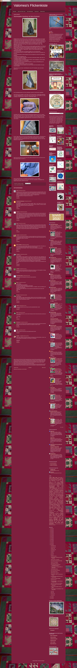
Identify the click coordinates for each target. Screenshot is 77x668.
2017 (51, 540)
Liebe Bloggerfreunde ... (53, 388)
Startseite (14, 11)
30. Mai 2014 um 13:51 (26, 275)
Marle (17, 282)
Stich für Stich (57, 419)
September (53, 549)
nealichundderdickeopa (54, 224)
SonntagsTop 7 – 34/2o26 (54, 225)
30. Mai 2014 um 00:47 (21, 190)
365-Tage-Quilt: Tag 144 (54, 563)
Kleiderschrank (56, 498)
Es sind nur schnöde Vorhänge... (56, 578)
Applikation (60, 479)
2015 (51, 543)
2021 (51, 535)
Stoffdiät (53, 514)
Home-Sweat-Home (58, 493)
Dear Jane (61, 483)
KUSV (54, 496)
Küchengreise (51, 499)
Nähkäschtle (52, 437)
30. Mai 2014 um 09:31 (23, 254)
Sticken (50, 514)
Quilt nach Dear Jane (21, 11)
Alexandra (18, 254)
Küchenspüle (56, 499)
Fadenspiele (52, 418)
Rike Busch (18, 322)
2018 (51, 539)
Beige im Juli (52, 438)
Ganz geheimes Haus (54, 571)
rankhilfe (17, 268)
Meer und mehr (60, 500)
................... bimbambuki (54, 303)
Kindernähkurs (51, 497)
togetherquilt (51, 522)
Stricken (50, 515)
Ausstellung (57, 480)
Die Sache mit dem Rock (53, 288)
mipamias (18, 211)
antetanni (51, 240)
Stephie (17, 305)
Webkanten (51, 519)
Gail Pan (61, 488)
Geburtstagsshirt (61, 489)
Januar (52, 595)
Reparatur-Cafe (51, 510)
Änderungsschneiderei (52, 524)
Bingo (61, 481)
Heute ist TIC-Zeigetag (54, 562)
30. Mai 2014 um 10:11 (23, 268)
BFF (60, 480)
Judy (17, 190)
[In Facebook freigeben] (29, 183)
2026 (51, 528)
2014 (51, 544)
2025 (51, 530)
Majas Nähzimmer (53, 357)
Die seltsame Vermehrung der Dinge (56, 560)
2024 (51, 531)
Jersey (50, 496)
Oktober (52, 548)
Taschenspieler (58, 515)
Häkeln (62, 493)
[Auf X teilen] (27, 183)
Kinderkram (57, 496)
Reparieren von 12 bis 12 (54, 511)
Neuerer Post (16, 367)
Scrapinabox (51, 513)
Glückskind (61, 490)
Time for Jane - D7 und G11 (55, 559)
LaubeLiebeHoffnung (53, 464)
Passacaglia (51, 506)
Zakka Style (56, 520)
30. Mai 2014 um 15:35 (22, 282)
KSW (52, 496)
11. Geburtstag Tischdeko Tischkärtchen (56, 258)
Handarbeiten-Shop (19, 275)
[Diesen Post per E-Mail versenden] (25, 183)
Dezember (52, 545)
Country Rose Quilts (53, 247)
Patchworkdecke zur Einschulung (55, 319)
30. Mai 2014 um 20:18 (24, 322)
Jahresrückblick (56, 494)
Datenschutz (42, 11)
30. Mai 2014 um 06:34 (23, 211)
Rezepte (61, 512)
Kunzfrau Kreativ (53, 287)
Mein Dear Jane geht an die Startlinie (56, 583)
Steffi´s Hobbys (52, 642)
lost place (61, 521)
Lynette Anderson (61, 499)
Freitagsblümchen (54, 488)
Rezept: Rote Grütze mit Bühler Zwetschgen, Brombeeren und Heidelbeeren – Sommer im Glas (54, 447)
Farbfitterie (56, 487)
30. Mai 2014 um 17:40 (22, 305)
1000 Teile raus (53, 477)
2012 (51, 598)
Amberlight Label (53, 257)
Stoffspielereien (52, 453)
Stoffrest (51, 351)
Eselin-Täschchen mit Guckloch (54, 281)
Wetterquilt (51, 520)
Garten (52, 489)
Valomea (51, 32)
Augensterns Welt (53, 325)
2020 (51, 536)
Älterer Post (44, 367)
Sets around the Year (56, 513)
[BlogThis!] (26, 183)
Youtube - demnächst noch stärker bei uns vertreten (58, 249)
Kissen (56, 497)
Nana (17, 223)
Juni (51, 553)
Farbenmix (52, 472)
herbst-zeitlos (52, 387)
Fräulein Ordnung (53, 312)
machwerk (52, 377)
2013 (51, 596)
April (52, 591)
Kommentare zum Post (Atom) (22, 369)
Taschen (54, 515)
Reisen (62, 508)
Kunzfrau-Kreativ (53, 640)
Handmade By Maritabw (20, 201)
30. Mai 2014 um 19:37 (21, 312)
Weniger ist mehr (58, 519)
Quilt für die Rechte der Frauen (56, 507)
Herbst (53, 492)
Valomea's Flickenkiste (31, 5)
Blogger (43, 660)
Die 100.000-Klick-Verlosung (55, 570)
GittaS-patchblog (53, 403)
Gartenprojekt (56, 489)
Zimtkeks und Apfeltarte (53, 465)
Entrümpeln (52, 486)
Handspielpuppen (56, 491)
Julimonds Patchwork (53, 638)
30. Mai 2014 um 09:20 (25, 244)
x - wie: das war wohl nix (58, 523)
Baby (62, 480)
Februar (52, 593)
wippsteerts (52, 431)
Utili (17, 312)
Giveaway (57, 490)
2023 (51, 532)
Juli (51, 552)
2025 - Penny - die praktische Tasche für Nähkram (58, 369)
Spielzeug (61, 513)
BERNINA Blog (52, 469)
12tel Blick (60, 477)
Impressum (37, 11)
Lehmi (51, 367)
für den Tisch (57, 521)
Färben (59, 488)
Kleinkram (61, 498)
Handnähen (51, 491)
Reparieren (60, 510)
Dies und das (57, 333)
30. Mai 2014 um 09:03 (21, 223)
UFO (58, 516)
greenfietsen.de (52, 280)
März (52, 592)
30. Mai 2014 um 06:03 (27, 201)
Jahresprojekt (51, 494)
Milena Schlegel (18, 244)
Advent (57, 478)
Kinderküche (61, 496)
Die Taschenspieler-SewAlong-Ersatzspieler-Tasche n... (55, 565)
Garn (50, 489)
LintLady (51, 264)
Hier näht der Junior (57, 492)
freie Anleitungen (30, 11)
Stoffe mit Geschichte (59, 514)
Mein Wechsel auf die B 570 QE (54, 470)
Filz (58, 487)
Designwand (52, 630)
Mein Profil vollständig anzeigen (54, 41)
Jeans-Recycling (60, 495)
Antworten (18, 208)
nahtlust (51, 274)
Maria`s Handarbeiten (53, 635)
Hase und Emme (53, 394)
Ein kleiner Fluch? (53, 579)
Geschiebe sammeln (52, 490)
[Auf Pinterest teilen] (30, 183)
